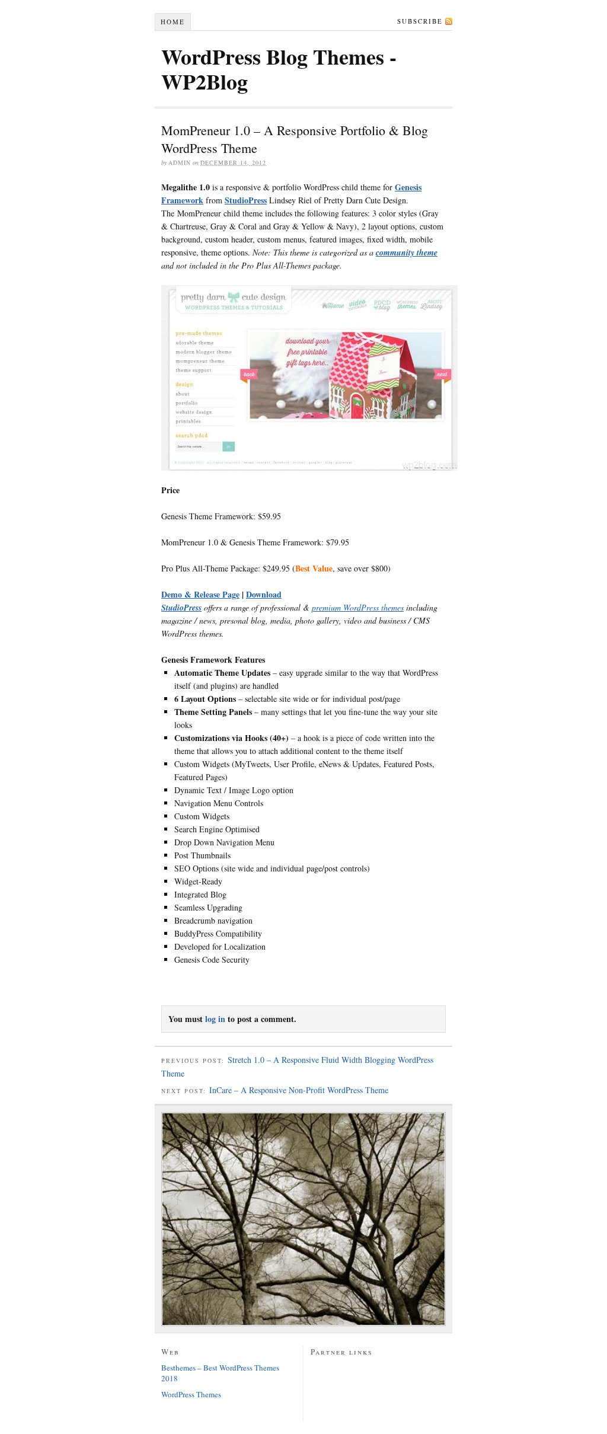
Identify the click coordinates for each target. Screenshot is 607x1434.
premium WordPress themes (358, 607)
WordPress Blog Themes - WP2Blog (279, 69)
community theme (406, 252)
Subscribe (420, 21)
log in (215, 1019)
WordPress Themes (191, 1394)
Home (173, 21)
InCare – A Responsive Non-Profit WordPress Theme (298, 1090)
